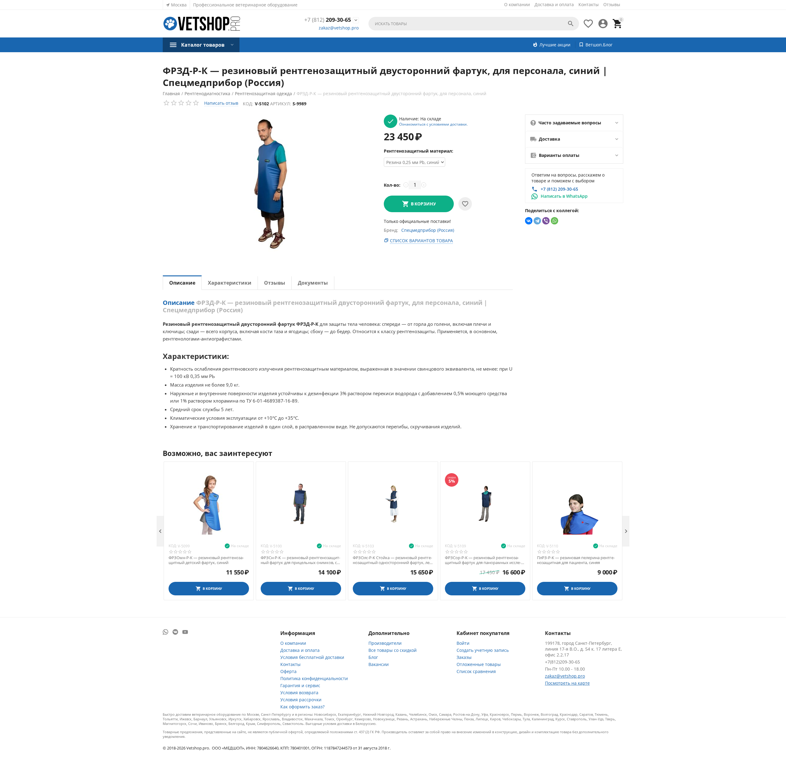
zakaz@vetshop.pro (339, 28)
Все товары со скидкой (392, 650)
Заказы (464, 657)
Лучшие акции (554, 45)
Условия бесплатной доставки (312, 657)
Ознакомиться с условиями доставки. (433, 124)
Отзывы (611, 4)
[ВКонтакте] (528, 220)
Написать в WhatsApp (564, 196)
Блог (373, 657)
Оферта (288, 671)
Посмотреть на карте (567, 683)
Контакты (588, 4)
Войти (463, 643)
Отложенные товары (479, 664)
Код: (248, 104)
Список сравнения (476, 671)
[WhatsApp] (554, 220)
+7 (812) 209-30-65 (559, 189)
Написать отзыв (221, 103)
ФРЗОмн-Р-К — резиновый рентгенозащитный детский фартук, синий (206, 560)
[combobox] (473, 23)
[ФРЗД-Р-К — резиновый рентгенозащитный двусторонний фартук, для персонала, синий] (267, 185)
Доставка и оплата (554, 4)
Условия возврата (299, 692)
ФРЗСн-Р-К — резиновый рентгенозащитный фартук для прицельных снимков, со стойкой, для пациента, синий (300, 560)
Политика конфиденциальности (314, 678)
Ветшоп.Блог (599, 45)
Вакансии (378, 664)
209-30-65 (327, 20)
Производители (385, 643)
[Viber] (546, 220)
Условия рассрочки (300, 700)
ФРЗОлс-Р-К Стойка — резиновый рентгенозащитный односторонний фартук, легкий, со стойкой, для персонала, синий (393, 560)
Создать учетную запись (483, 650)
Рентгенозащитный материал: (418, 151)
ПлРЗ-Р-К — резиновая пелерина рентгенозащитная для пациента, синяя (576, 560)
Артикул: (280, 104)
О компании (517, 4)
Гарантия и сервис (300, 685)
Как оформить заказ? (302, 707)
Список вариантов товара (421, 240)
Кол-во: (392, 185)
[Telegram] (537, 220)
